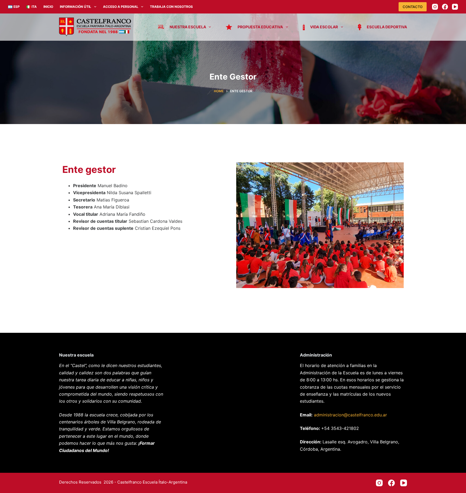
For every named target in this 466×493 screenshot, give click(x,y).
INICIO (48, 7)
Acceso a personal (120, 7)
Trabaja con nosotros (171, 7)
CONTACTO (413, 7)
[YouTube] (455, 7)
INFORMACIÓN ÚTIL (75, 7)
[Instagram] (435, 7)
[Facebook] (445, 7)
